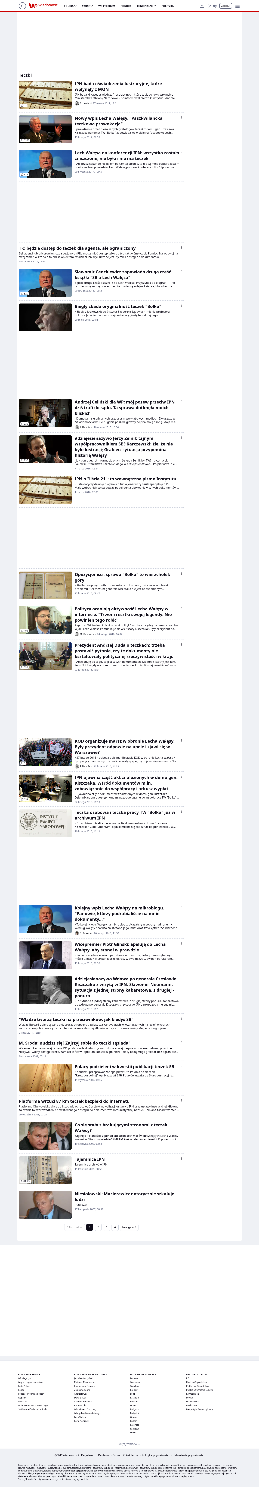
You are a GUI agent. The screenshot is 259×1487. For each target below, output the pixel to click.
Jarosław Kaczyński (83, 1378)
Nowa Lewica (192, 1401)
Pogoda (126, 6)
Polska (69, 6)
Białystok (134, 1413)
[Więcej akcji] (182, 83)
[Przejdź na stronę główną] (22, 8)
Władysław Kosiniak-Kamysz (87, 1413)
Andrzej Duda (81, 1393)
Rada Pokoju (24, 1386)
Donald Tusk (80, 1397)
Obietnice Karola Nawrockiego (33, 1405)
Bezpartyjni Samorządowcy (199, 1409)
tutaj (86, 1479)
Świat (86, 6)
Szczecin (134, 1397)
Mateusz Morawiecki (84, 1382)
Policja (21, 1389)
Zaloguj (225, 5)
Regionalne (145, 6)
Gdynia (133, 1417)
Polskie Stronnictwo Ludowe (199, 1389)
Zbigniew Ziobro (82, 1389)
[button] (212, 6)
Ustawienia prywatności (187, 1455)
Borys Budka (80, 1405)
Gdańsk (134, 1405)
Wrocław (134, 1386)
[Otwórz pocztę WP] (202, 6)
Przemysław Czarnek (84, 1386)
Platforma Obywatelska (197, 1386)
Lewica (189, 1397)
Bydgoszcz (135, 1409)
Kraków (133, 1389)
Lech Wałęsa (80, 1417)
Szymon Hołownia (83, 1401)
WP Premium (106, 6)
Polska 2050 (192, 1405)
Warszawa (135, 1382)
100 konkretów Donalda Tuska (33, 1409)
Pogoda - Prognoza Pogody (31, 1393)
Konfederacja (192, 1393)
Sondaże (22, 1401)
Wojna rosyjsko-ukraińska (30, 1382)
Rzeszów (134, 1428)
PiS (187, 1378)
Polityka (168, 6)
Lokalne (134, 1378)
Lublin (133, 1432)
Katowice (134, 1424)
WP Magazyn (24, 1378)
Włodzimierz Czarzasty (85, 1409)
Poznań (133, 1401)
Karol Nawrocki (81, 1420)
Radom (133, 1420)
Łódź (132, 1393)
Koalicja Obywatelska (196, 1382)
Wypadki (22, 1397)
